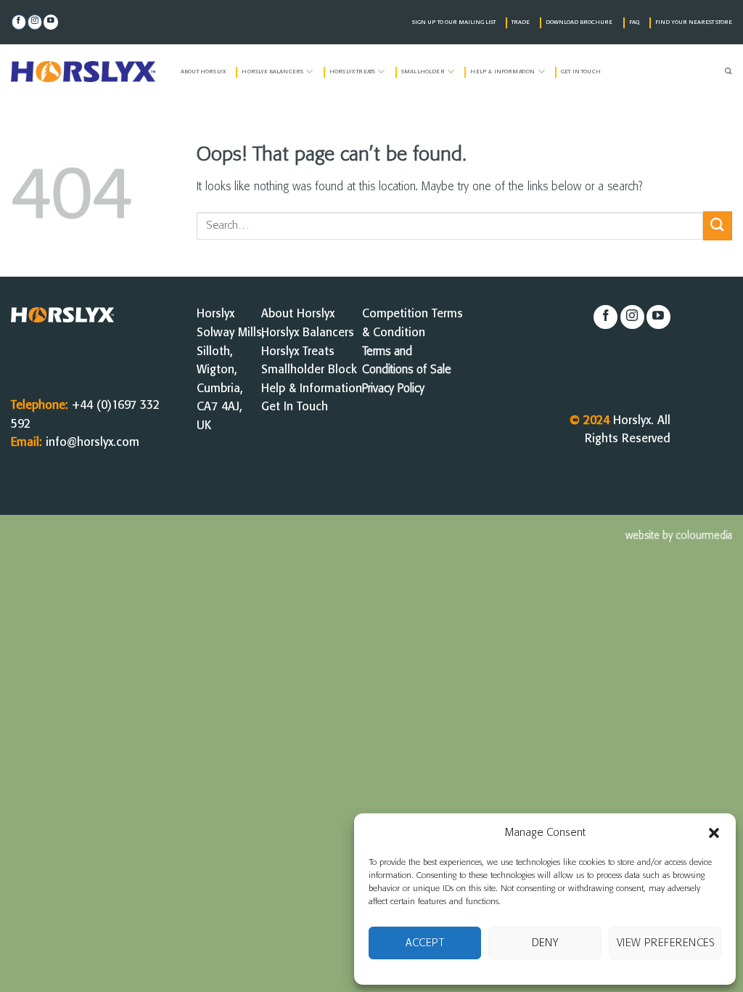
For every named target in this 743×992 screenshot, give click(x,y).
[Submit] (717, 225)
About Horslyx (203, 72)
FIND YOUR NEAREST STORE (693, 22)
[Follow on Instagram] (35, 22)
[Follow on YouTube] (51, 22)
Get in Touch (581, 72)
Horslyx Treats (352, 72)
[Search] (728, 72)
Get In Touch (294, 407)
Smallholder (423, 72)
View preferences (666, 943)
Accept (425, 943)
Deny (545, 943)
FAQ (634, 22)
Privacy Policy (393, 389)
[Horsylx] (85, 71)
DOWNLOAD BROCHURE (579, 22)
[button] (714, 833)
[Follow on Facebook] (19, 22)
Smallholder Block (309, 370)
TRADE (521, 22)
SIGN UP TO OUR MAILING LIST (454, 22)
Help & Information (502, 72)
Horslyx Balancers (272, 72)
